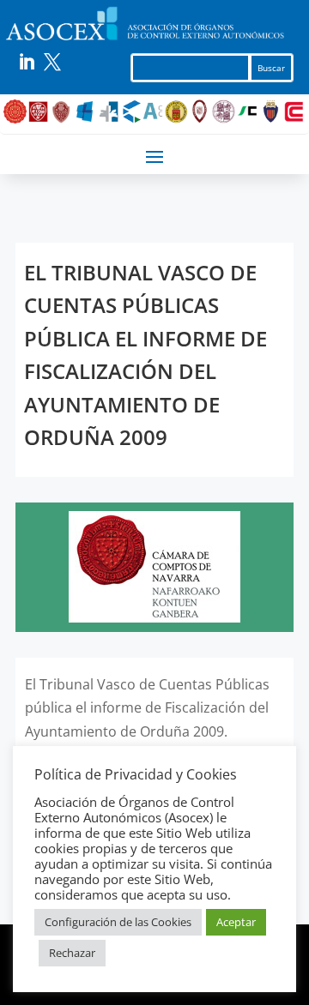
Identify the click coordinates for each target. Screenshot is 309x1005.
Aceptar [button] (236, 922)
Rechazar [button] (72, 952)
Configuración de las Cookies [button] (118, 922)
